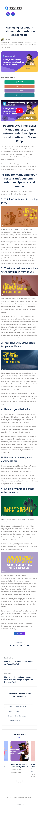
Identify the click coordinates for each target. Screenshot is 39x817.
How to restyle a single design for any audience (19, 765)
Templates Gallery (14, 721)
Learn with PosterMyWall (9, 42)
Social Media (32, 45)
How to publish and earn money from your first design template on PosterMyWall (18, 679)
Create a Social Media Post (17, 707)
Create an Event (13, 711)
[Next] (21, 781)
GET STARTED (19, 633)
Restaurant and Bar (7, 45)
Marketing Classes (30, 42)
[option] (19, 757)
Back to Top (20, 805)
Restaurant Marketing (21, 45)
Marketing (21, 42)
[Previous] (17, 781)
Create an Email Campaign (17, 716)
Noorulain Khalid (15, 770)
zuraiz (8, 40)
